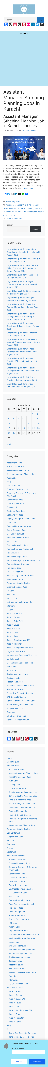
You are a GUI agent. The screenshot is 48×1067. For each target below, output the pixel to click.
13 (23, 423)
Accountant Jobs (14, 463)
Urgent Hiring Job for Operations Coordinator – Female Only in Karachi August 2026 (23, 252)
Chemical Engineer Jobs (17, 489)
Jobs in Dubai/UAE (15, 621)
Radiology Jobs (13, 678)
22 (33, 428)
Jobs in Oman (13, 632)
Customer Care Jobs (16, 511)
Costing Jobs (12, 507)
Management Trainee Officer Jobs (22, 655)
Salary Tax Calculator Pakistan (20, 693)
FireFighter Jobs (14, 568)
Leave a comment (14, 218)
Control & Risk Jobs (15, 503)
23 (38, 428)
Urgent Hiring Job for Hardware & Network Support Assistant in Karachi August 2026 (23, 342)
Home (9, 758)
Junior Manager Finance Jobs (20, 648)
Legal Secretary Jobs (16, 651)
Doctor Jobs (12, 522)
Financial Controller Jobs (18, 564)
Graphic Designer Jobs (17, 587)
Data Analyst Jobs (15, 515)
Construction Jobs (15, 500)
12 (19, 423)
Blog (9, 482)
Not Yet (19, 1062)
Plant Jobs (11, 670)
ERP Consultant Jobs (16, 534)
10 (9, 423)
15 (33, 423)
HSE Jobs (11, 594)
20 (23, 428)
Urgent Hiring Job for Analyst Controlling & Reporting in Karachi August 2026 (22, 284)
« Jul (9, 444)
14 (28, 423)
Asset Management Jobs (18, 470)
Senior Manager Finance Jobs (20, 704)
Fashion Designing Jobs (17, 545)
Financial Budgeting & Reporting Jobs (23, 560)
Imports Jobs (12, 598)
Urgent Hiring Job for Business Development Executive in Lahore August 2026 (22, 352)
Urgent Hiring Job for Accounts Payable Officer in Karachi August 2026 (22, 361)
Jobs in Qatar (13, 636)
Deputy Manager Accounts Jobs (21, 519)
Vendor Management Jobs (18, 720)
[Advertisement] (24, 61)
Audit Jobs (11, 478)
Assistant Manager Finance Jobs (21, 474)
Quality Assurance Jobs (17, 674)
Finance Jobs (13, 553)
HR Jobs (10, 591)
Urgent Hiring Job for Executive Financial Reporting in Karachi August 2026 (23, 307)
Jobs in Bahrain (14, 617)
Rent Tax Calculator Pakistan (21, 1037)
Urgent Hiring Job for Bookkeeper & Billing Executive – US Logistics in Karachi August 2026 (23, 268)
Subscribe (37, 1062)
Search (10, 225)
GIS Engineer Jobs (15, 579)
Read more (28, 188)
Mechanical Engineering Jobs (20, 663)
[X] (42, 25)
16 (38, 423)
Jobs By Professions (16, 856)
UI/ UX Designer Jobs (16, 716)
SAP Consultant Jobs (16, 697)
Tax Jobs (11, 712)
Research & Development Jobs (20, 685)
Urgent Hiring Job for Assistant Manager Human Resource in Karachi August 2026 (23, 371)
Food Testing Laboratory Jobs (20, 575)
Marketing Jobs (13, 201)
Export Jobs (12, 541)
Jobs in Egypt (13, 625)
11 (13, 423)
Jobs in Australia (14, 613)
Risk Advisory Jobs (15, 689)
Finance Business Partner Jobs (20, 549)
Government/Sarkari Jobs (18, 583)
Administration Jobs (16, 466)
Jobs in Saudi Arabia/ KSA (18, 640)
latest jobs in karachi (27, 212)
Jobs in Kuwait (13, 629)
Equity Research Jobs (16, 530)
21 (28, 428)
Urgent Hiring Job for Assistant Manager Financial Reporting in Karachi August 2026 (20, 317)
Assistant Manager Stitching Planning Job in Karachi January (23, 121)
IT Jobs (10, 610)
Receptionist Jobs (15, 682)
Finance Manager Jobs (17, 556)
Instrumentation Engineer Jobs (20, 602)
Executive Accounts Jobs (18, 538)
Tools (9, 1029)
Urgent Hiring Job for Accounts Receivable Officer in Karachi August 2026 (23, 326)
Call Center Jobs (14, 485)
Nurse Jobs (12, 667)
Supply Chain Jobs (15, 708)
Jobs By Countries (15, 987)
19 (19, 428)
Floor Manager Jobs (16, 572)
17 (9, 428)
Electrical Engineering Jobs (19, 526)
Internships (12, 606)
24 (9, 433)
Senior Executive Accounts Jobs (21, 701)
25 (14, 433)
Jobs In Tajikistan (14, 644)
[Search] (40, 20)
